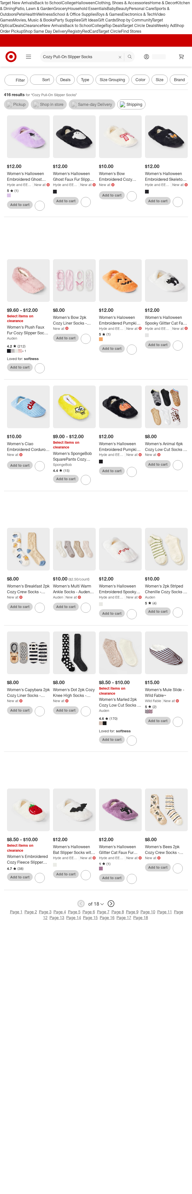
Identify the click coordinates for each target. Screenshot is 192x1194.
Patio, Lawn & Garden (34, 8)
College (69, 2)
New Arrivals (53, 25)
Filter (20, 80)
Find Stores (131, 31)
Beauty (122, 8)
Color (140, 79)
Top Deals (113, 25)
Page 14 (73, 917)
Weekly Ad (165, 25)
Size (160, 79)
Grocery (61, 8)
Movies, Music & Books (33, 19)
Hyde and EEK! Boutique (20, 185)
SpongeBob (62, 464)
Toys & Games (109, 14)
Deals (18, 25)
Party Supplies (67, 19)
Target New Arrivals (17, 2)
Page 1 (16, 911)
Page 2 (30, 911)
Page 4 (60, 911)
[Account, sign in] (156, 56)
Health (30, 14)
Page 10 (147, 911)
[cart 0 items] (181, 56)
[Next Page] (183, 81)
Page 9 (132, 911)
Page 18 (140, 917)
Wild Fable (153, 701)
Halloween (85, 2)
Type (85, 79)
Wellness (44, 14)
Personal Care (141, 8)
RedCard (90, 31)
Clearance (32, 25)
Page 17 (123, 917)
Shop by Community (134, 19)
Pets (20, 14)
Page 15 (90, 917)
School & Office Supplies (74, 14)
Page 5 (74, 911)
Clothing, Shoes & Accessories (122, 2)
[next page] (111, 904)
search (130, 57)
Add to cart (20, 204)
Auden (12, 338)
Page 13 (57, 917)
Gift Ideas (89, 19)
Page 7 (103, 911)
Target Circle (109, 31)
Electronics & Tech (138, 14)
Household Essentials (87, 8)
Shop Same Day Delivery (45, 31)
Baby (111, 8)
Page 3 (45, 911)
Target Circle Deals (139, 25)
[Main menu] (28, 56)
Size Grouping (112, 79)
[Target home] (11, 57)
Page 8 (118, 911)
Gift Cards (107, 19)
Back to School (48, 2)
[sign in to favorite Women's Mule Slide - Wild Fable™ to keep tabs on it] (178, 722)
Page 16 (107, 917)
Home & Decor (163, 2)
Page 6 (88, 911)
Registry (75, 31)
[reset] (120, 57)
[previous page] (81, 904)
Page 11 (164, 911)
